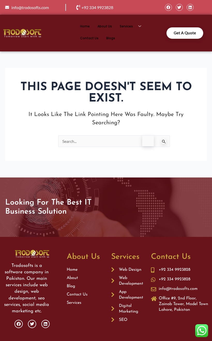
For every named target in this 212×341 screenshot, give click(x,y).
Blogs (110, 38)
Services (126, 26)
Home (85, 26)
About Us (104, 26)
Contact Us (89, 38)
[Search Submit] (164, 141)
